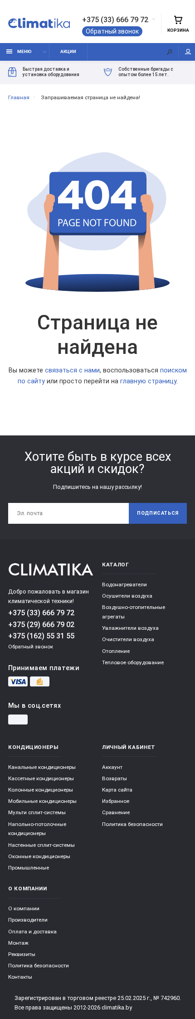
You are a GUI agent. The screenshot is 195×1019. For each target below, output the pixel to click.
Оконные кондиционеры (39, 856)
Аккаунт (112, 767)
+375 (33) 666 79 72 (115, 20)
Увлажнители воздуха (130, 628)
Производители (28, 920)
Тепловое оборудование (133, 662)
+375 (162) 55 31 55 (41, 636)
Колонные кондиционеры (40, 790)
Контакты (20, 977)
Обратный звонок (112, 31)
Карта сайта (117, 790)
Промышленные (28, 867)
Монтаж (18, 943)
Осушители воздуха (127, 596)
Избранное (115, 801)
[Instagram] (18, 719)
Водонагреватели (124, 584)
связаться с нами (72, 370)
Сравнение (116, 812)
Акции (68, 51)
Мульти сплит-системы (37, 812)
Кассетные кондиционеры (41, 778)
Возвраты (114, 778)
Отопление (116, 651)
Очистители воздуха (128, 639)
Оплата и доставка (32, 931)
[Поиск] (170, 52)
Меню (24, 51)
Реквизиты (21, 954)
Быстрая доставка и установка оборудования (51, 72)
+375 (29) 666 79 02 (41, 624)
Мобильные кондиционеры (42, 801)
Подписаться (158, 513)
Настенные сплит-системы (41, 845)
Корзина (178, 30)
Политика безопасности (132, 824)
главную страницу (148, 381)
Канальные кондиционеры (42, 767)
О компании (23, 908)
